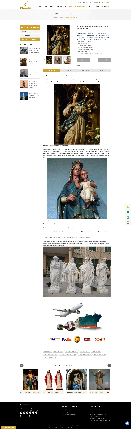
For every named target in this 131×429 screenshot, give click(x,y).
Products (60, 17)
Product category (70, 406)
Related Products (65, 366)
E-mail (128, 223)
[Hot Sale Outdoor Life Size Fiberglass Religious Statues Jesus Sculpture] (99, 379)
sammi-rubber (97, 416)
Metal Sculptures (62, 425)
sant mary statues (84, 351)
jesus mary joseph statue (71, 351)
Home (40, 6)
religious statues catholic (99, 354)
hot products (26, 44)
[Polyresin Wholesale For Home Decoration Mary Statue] (24, 96)
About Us (90, 6)
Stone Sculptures (71, 425)
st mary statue (47, 351)
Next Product (104, 60)
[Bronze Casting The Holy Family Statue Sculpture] (24, 62)
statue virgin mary (96, 351)
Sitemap (79, 427)
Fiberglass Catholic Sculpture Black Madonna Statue (30, 392)
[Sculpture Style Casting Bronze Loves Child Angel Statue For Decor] (24, 50)
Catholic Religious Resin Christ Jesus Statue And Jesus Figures (33, 84)
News (97, 6)
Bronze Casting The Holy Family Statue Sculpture (33, 61)
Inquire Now (83, 60)
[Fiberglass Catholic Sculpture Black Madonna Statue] (30, 379)
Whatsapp (128, 213)
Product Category (30, 27)
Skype (128, 218)
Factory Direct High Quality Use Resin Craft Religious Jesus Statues (53, 392)
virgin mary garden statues (50, 354)
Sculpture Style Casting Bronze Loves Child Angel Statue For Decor (34, 50)
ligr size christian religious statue (68, 354)
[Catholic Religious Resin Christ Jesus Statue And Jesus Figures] (24, 84)
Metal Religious (49, 6)
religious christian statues (85, 354)
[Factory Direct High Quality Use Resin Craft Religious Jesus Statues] (53, 379)
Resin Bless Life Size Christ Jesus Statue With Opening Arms (34, 72)
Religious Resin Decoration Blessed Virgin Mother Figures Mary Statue (76, 392)
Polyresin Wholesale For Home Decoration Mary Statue (34, 95)
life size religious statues (50, 357)
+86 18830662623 (100, 418)
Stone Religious (61, 6)
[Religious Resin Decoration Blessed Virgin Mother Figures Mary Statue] (76, 379)
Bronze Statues (52, 425)
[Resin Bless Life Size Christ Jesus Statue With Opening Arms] (24, 73)
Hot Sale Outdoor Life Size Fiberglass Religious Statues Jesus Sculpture (100, 392)
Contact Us (105, 6)
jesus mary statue (58, 351)
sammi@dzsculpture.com (98, 2)
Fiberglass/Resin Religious (77, 6)
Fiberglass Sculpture (82, 425)
